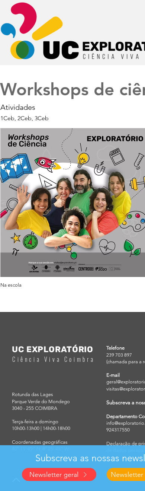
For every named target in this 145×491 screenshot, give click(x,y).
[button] (59, 474)
